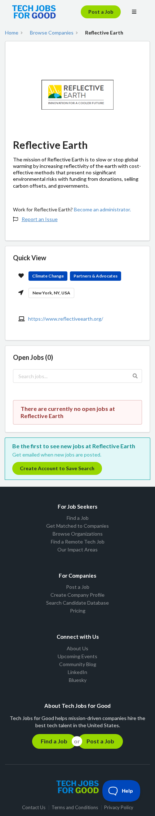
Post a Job (100, 12)
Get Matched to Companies (77, 526)
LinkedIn (77, 672)
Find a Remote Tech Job (78, 541)
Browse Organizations (78, 534)
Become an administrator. (102, 209)
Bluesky (78, 680)
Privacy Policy (118, 807)
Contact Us (33, 807)
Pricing (77, 611)
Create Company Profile (77, 595)
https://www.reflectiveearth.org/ (65, 319)
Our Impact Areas (77, 549)
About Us (77, 648)
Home (11, 32)
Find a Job (78, 518)
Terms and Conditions (75, 807)
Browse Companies (52, 32)
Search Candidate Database (77, 603)
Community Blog (77, 664)
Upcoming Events (77, 656)
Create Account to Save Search (57, 468)
